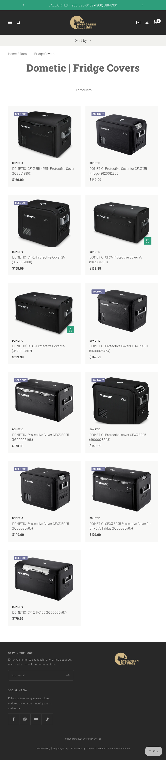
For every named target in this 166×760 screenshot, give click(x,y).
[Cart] (156, 22)
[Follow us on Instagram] (24, 719)
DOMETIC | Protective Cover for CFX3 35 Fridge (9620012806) (118, 170)
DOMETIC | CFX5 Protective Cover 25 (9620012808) (38, 259)
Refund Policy (44, 748)
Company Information (119, 748)
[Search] (18, 22)
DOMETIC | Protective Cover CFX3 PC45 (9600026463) (40, 525)
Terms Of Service (97, 748)
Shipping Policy (61, 748)
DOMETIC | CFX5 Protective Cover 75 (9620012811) (115, 259)
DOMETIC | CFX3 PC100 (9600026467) (39, 612)
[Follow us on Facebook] (13, 719)
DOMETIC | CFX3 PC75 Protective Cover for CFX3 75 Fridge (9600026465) (120, 525)
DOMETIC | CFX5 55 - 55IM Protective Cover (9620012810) (43, 170)
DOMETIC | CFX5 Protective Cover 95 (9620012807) (38, 348)
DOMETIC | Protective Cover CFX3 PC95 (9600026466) (40, 437)
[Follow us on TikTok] (47, 719)
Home (12, 54)
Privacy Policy (79, 748)
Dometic (17, 163)
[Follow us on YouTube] (36, 719)
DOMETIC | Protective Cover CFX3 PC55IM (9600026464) (119, 348)
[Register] (68, 675)
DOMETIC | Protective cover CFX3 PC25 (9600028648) (117, 437)
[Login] (147, 22)
